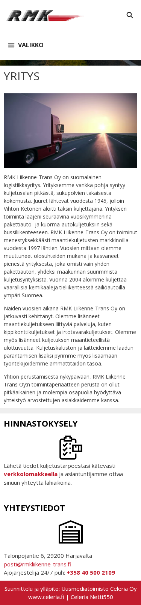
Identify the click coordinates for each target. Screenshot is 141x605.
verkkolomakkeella (31, 474)
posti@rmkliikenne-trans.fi (37, 564)
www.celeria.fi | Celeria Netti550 (70, 597)
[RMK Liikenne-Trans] (46, 15)
